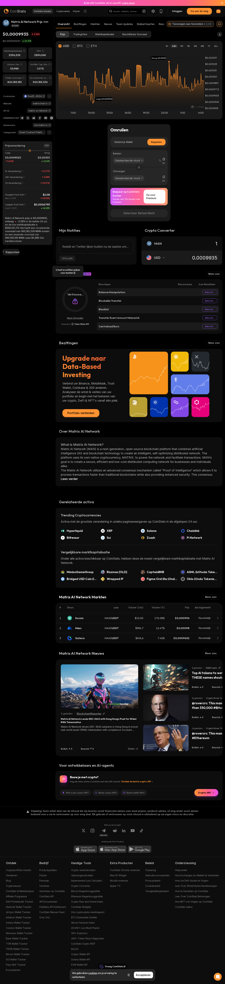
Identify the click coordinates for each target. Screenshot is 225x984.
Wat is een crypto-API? (77, 792)
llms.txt (74, 949)
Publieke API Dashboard (52, 906)
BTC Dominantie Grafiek (84, 917)
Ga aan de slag (199, 11)
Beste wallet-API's (135, 792)
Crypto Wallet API (80, 954)
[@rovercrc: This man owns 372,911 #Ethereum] (166, 738)
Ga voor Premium (151, 196)
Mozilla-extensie (119, 880)
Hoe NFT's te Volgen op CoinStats (194, 901)
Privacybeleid (152, 880)
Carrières (44, 885)
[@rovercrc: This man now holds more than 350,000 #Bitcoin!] (166, 708)
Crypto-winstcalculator (83, 870)
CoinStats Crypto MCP (83, 943)
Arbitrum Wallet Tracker (18, 917)
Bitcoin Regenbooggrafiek (85, 891)
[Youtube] (133, 833)
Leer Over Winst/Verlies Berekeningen (196, 885)
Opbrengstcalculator (82, 875)
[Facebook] (39, 118)
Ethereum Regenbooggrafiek (87, 896)
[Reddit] (33, 118)
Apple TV (115, 885)
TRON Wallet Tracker (17, 949)
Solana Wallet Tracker (18, 922)
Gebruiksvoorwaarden (157, 875)
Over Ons (44, 917)
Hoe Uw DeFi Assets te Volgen (191, 880)
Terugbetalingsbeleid (157, 891)
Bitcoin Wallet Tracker (18, 954)
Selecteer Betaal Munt (139, 213)
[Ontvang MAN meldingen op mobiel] (219, 24)
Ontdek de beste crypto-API (136, 781)
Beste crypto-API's (107, 792)
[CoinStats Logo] (15, 11)
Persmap (44, 880)
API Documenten (48, 901)
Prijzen (43, 875)
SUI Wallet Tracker (16, 959)
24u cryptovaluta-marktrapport (87, 912)
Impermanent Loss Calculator (86, 880)
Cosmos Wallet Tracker (18, 928)
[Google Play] (139, 849)
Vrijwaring (150, 870)
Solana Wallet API (80, 959)
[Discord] (45, 118)
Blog (8, 880)
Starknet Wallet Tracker (18, 906)
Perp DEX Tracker (16, 964)
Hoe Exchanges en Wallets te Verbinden (197, 875)
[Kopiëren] (43, 96)
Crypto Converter (80, 885)
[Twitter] (28, 118)
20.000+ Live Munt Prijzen (85, 928)
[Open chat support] (218, 977)
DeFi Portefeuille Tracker (19, 901)
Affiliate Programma (16, 896)
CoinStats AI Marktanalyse (20, 891)
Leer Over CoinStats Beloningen (192, 896)
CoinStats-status (184, 906)
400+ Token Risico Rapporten (87, 938)
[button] (43, 96)
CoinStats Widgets (81, 906)
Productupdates (48, 870)
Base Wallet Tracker (17, 938)
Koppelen (156, 142)
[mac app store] (112, 849)
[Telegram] (22, 118)
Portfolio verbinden (80, 413)
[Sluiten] (220, 3)
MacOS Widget (118, 875)
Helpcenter (181, 870)
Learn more (128, 2)
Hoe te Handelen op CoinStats (191, 891)
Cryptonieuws (13, 885)
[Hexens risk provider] (75, 324)
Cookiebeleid (152, 885)
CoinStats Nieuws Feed (51, 912)
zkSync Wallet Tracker (18, 912)
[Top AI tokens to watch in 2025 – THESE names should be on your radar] (166, 677)
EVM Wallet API (79, 964)
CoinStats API (46, 896)
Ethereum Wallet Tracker (19, 933)
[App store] (85, 849)
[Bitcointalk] (51, 118)
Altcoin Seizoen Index (83, 922)
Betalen (117, 153)
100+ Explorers (79, 933)
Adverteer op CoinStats (52, 891)
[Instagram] (92, 833)
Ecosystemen (13, 970)
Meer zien (214, 273)
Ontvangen (119, 171)
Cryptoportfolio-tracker (18, 870)
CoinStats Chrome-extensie (125, 870)
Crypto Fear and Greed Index (87, 901)
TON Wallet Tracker (17, 943)
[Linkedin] (124, 833)
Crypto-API (204, 792)
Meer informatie (75, 318)
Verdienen (11, 875)
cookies (92, 973)
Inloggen (177, 11)
